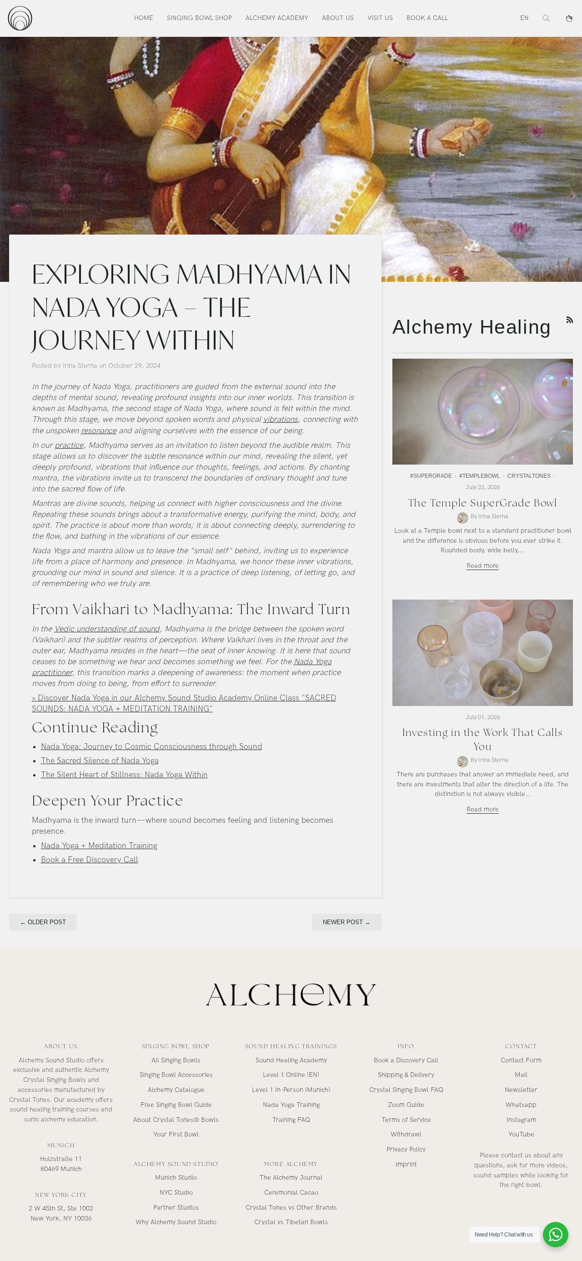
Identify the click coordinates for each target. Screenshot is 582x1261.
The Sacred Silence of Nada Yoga (100, 761)
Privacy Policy (406, 1149)
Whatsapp (521, 1105)
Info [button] (406, 1046)
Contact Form (521, 1060)
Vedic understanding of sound (107, 629)
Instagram (521, 1120)
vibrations (280, 419)
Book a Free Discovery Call (89, 860)
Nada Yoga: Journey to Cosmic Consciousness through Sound (151, 746)
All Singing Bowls (176, 1060)
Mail (521, 1075)
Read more (483, 566)
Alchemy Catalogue (176, 1090)
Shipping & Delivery (406, 1075)
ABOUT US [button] (61, 1046)
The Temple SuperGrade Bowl (482, 503)
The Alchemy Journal (291, 1177)
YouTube (521, 1134)
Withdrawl (406, 1134)
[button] (199, 18)
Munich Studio (176, 1177)
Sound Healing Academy (291, 1060)
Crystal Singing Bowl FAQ (406, 1090)
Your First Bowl (176, 1134)
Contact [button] (521, 1046)
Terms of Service (406, 1120)
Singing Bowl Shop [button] (176, 1046)
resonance (98, 430)
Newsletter (521, 1090)
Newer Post (347, 922)
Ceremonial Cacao (291, 1192)
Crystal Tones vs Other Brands (291, 1207)
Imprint (406, 1164)
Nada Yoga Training (291, 1105)
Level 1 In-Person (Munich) (291, 1090)
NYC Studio (176, 1192)
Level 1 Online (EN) (291, 1075)
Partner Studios (176, 1207)
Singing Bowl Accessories (176, 1075)
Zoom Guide (406, 1105)
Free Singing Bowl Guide (176, 1105)
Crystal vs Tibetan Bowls (291, 1222)
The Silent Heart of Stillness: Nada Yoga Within (124, 775)
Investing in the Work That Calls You (482, 739)
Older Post (43, 922)
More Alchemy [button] (291, 1164)
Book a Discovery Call (406, 1060)
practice (69, 445)
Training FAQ (291, 1120)
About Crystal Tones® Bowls (176, 1120)
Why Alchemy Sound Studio (175, 1222)
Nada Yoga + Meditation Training (99, 846)
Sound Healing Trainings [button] (291, 1046)
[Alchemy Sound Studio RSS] (570, 319)
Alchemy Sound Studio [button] (176, 1164)
